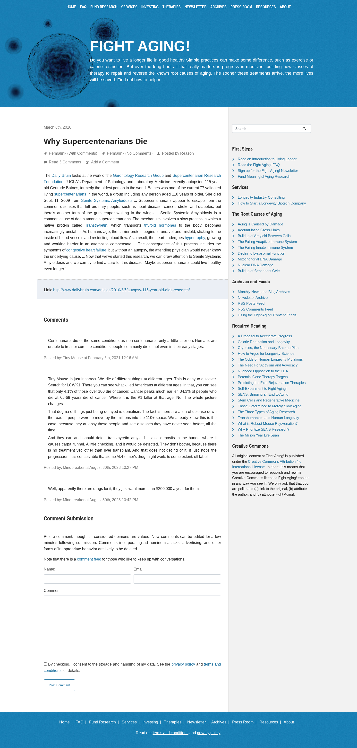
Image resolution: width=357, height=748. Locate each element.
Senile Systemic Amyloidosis (106, 200)
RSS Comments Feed (255, 309)
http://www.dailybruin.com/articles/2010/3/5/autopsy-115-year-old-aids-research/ (121, 290)
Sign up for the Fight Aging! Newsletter (268, 171)
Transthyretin (96, 225)
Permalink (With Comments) (73, 153)
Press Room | (245, 722)
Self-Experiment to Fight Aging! (262, 388)
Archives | (221, 722)
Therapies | (175, 722)
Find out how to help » (138, 79)
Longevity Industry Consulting (261, 197)
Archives (218, 6)
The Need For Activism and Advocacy (268, 365)
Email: (139, 569)
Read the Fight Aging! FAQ (259, 165)
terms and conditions (170, 733)
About (285, 6)
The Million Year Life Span (258, 435)
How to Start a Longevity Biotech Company (272, 203)
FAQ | (82, 722)
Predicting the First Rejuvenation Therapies (272, 383)
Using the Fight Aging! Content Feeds (267, 315)
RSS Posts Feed (251, 303)
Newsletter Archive (253, 297)
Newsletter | (199, 722)
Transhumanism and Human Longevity (268, 418)
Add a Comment (105, 162)
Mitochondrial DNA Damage (260, 259)
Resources (266, 6)
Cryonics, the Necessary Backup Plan (268, 348)
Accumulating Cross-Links (259, 230)
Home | (67, 722)
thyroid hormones (160, 225)
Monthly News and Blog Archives (264, 292)
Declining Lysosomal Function (261, 253)
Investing (150, 6)
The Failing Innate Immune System (265, 247)
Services (129, 6)
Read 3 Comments (65, 162)
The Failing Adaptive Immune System (267, 242)
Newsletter (195, 6)
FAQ (83, 6)
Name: (49, 569)
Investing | (153, 722)
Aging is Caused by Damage (260, 224)
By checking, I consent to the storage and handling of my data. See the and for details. (132, 667)
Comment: (52, 590)
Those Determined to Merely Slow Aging (269, 406)
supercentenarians (70, 194)
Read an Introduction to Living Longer (267, 159)
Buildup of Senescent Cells (259, 271)
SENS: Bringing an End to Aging (263, 394)
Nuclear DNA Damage (255, 265)
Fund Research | (105, 722)
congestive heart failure (86, 250)
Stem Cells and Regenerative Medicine (268, 400)
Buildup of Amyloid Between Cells (264, 236)
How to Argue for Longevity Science (266, 353)
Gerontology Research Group (138, 175)
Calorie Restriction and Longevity (264, 342)
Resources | (271, 722)
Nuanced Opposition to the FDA (263, 371)
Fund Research (103, 6)
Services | (132, 722)
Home (71, 6)
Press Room (241, 6)
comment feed (89, 559)
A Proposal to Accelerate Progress (265, 336)
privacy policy (183, 664)
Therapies (171, 6)
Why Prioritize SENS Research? (263, 429)
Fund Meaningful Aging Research (264, 176)
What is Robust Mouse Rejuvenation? (268, 423)
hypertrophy (195, 238)
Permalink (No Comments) (130, 153)
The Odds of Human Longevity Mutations (270, 359)
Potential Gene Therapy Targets (263, 377)
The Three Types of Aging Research (266, 412)
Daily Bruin (61, 175)
